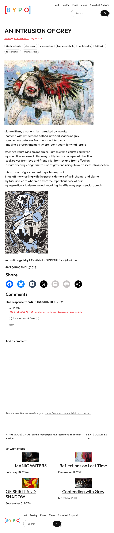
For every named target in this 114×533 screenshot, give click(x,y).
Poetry (7, 38)
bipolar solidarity (13, 46)
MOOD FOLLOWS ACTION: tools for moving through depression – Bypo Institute (45, 312)
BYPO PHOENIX (21, 38)
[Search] (104, 13)
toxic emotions (12, 51)
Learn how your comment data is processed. (68, 413)
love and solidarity (65, 46)
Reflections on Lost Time (83, 465)
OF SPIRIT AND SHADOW (21, 494)
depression (30, 46)
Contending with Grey (83, 491)
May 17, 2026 (14, 308)
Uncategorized (30, 51)
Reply (11, 324)
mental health (84, 46)
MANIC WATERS (31, 465)
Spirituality (99, 46)
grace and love (46, 46)
